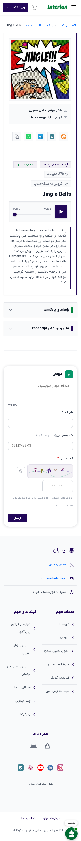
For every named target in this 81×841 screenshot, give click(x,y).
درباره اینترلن (51, 819)
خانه (74, 25)
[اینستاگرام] (60, 767)
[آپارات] (30, 767)
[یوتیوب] (40, 767)
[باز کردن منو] (73, 7)
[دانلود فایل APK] (33, 745)
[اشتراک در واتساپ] (28, 136)
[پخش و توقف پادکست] (61, 211)
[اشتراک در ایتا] (63, 136)
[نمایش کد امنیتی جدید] (21, 471)
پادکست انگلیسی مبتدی (39, 25)
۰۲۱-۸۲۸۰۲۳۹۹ (58, 565)
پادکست (63, 25)
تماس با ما (28, 819)
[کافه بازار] (47, 745)
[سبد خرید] (34, 7)
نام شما (67, 412)
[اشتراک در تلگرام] (40, 136)
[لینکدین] (50, 767)
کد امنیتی (65, 458)
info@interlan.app (54, 579)
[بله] (21, 767)
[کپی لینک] (16, 136)
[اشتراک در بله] (51, 136)
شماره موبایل (54, 435)
